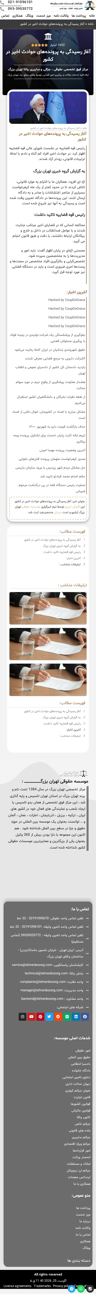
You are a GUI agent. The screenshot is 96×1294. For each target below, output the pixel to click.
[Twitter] (49, 1017)
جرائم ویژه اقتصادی (77, 1144)
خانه (92, 16)
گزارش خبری (72, 507)
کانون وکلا (83, 1117)
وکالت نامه (61, 16)
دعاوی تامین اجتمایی (76, 1077)
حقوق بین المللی (79, 1057)
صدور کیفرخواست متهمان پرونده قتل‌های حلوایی (52, 459)
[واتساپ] (81, 1289)
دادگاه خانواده (81, 1070)
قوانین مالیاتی (80, 1110)
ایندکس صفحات (79, 1177)
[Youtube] (31, 1017)
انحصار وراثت (81, 1157)
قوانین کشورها (80, 1104)
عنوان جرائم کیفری (77, 1090)
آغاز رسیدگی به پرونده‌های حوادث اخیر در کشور (52, 540)
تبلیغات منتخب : (70, 564)
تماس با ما (83, 1234)
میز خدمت (43, 16)
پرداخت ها (79, 16)
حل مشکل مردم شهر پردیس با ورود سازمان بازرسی (50, 468)
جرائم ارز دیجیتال (78, 1170)
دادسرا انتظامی (80, 1064)
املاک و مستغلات (78, 1164)
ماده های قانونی (79, 1130)
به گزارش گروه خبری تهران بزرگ (62, 546)
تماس (5, 16)
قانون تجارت (82, 1097)
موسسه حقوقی (31, 507)
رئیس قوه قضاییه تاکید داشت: (62, 552)
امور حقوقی (82, 1050)
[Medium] (67, 1017)
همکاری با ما (81, 1184)
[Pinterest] (40, 1017)
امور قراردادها (81, 1150)
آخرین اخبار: (73, 558)
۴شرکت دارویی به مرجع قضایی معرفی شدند (55, 358)
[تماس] (90, 1289)
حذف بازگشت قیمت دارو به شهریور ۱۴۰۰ (57, 426)
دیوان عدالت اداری (78, 1084)
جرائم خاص (82, 1124)
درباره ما (84, 1221)
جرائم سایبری (81, 1137)
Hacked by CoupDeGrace (66, 300)
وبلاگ (29, 16)
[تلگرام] (72, 1289)
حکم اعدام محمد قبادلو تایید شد (62, 476)
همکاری (17, 16)
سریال (58, 512)
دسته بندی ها (78, 1260)
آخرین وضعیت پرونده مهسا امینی (62, 450)
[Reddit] (58, 1017)
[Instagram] (23, 1017)
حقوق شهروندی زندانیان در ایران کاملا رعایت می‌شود (50, 350)
